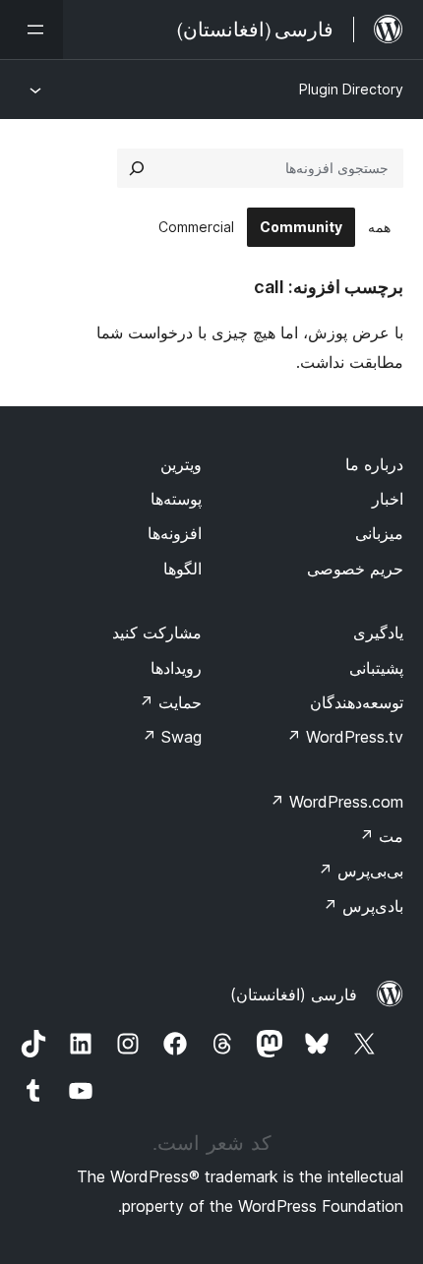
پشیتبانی (376, 668)
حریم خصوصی (355, 568)
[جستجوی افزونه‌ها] (136, 168)
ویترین (181, 464)
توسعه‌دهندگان (356, 702)
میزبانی (379, 533)
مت (381, 836)
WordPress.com (336, 802)
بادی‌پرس (363, 906)
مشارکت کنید (157, 632)
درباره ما (374, 464)
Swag (172, 737)
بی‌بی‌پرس (360, 870)
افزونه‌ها (175, 533)
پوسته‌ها (176, 499)
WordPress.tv (344, 737)
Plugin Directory (351, 89)
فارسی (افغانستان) (293, 994)
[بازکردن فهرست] (31, 29)
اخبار (387, 499)
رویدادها (176, 668)
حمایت (170, 702)
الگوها (182, 568)
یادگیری (378, 632)
